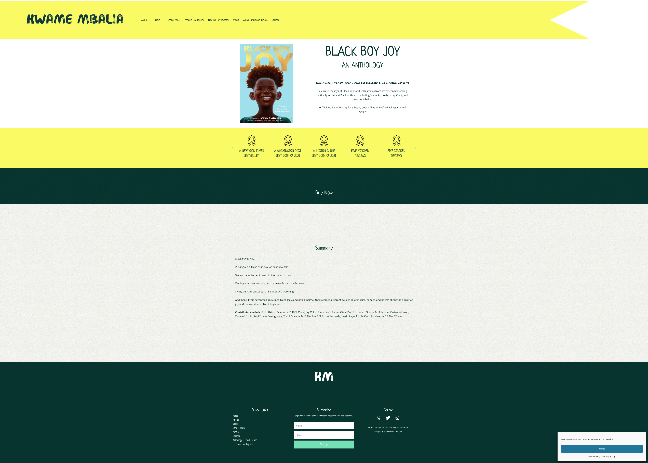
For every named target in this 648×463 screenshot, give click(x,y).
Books (157, 19)
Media (236, 19)
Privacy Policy (608, 456)
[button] (233, 148)
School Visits (174, 19)
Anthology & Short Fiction (255, 19)
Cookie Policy (593, 456)
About (144, 19)
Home (235, 415)
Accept (602, 449)
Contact (275, 19)
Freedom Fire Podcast (218, 19)
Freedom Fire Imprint (194, 19)
